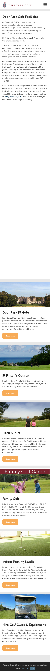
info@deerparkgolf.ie (14, 96)
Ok (33, 668)
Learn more (25, 668)
